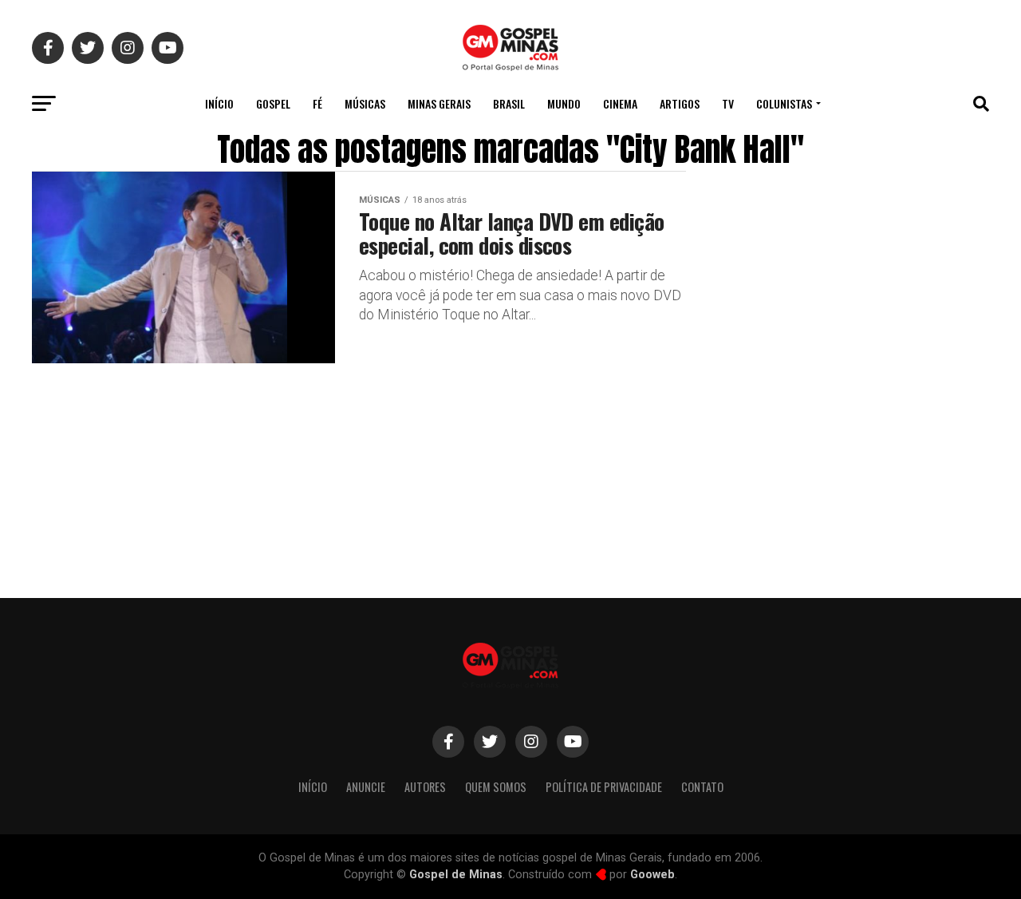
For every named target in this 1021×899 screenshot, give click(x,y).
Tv (728, 103)
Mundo (564, 103)
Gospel (273, 103)
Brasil (509, 103)
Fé (317, 103)
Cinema (620, 103)
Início (219, 103)
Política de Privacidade (604, 786)
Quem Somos (495, 786)
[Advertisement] (861, 449)
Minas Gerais (439, 103)
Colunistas (784, 103)
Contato (702, 786)
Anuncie (365, 786)
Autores (425, 786)
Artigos (680, 103)
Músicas (365, 103)
